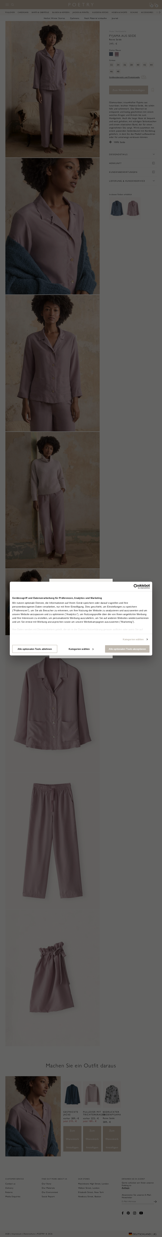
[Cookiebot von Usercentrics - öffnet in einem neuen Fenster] (136, 586)
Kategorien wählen (133, 639)
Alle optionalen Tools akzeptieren (127, 648)
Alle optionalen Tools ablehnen (35, 648)
